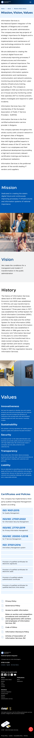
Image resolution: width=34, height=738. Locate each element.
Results (3, 681)
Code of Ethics (11, 627)
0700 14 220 (5, 662)
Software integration (6, 691)
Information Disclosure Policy (17, 632)
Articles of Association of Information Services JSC (15, 637)
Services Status (15, 664)
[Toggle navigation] (30, 2)
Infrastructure (4, 693)
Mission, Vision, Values (20, 8)
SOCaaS (3, 695)
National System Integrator (9, 655)
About (9, 8)
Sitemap (26, 735)
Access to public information (16, 610)
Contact (3, 686)
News (18, 679)
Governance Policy (12, 606)
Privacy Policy (10, 601)
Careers (3, 684)
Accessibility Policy (18, 735)
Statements (20, 681)
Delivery (3, 697)
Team (2, 683)
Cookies (11, 735)
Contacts (3, 664)
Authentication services (7, 698)
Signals (8, 664)
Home (3, 8)
